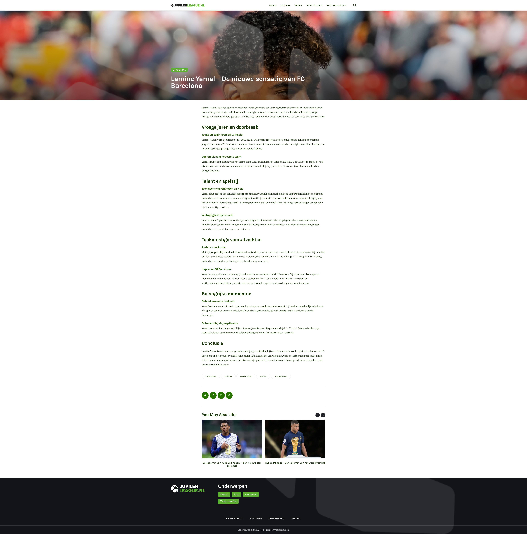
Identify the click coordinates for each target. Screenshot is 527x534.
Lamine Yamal (245, 376)
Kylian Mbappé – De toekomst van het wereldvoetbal (232, 462)
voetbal (263, 376)
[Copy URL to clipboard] (229, 395)
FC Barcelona (211, 376)
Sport (236, 494)
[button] (317, 415)
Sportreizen (251, 494)
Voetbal (181, 69)
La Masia (228, 376)
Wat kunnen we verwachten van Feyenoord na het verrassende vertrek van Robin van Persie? (295, 464)
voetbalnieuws (281, 376)
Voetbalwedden (228, 501)
